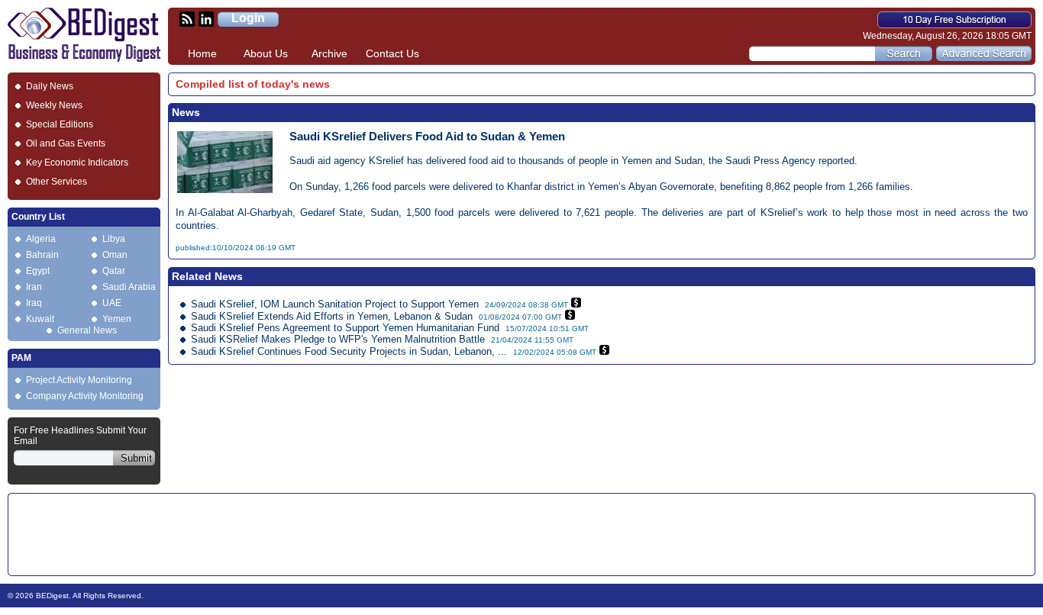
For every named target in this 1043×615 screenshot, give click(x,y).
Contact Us (392, 53)
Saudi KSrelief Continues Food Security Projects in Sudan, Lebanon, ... (349, 351)
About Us (266, 53)
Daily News (49, 86)
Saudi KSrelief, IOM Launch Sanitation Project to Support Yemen (335, 304)
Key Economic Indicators (77, 162)
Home (202, 53)
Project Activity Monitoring (79, 380)
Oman (115, 255)
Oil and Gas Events (65, 143)
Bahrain (42, 255)
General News (87, 330)
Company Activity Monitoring (85, 396)
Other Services (56, 181)
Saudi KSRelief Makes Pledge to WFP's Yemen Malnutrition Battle (338, 339)
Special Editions (59, 124)
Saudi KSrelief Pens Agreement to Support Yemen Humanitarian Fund (345, 327)
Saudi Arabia (129, 287)
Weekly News (54, 105)
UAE (111, 303)
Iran (34, 287)
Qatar (113, 271)
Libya (113, 238)
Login (248, 17)
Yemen (116, 319)
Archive (329, 53)
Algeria (41, 238)
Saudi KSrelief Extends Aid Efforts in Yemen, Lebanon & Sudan (332, 316)
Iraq (34, 303)
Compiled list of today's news (253, 84)
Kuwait (40, 319)
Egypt (38, 271)
